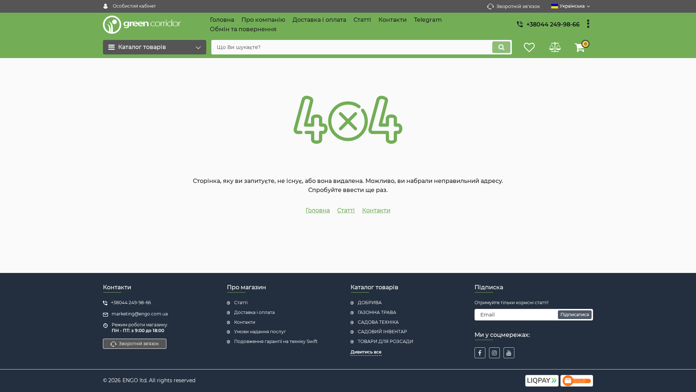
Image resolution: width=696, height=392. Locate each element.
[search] (501, 47)
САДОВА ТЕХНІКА (378, 322)
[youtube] (509, 352)
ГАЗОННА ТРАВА (377, 312)
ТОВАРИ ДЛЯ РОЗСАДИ (385, 341)
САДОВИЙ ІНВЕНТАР (382, 331)
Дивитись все (366, 352)
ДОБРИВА (370, 302)
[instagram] (494, 352)
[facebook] (480, 352)
